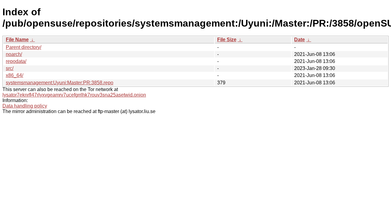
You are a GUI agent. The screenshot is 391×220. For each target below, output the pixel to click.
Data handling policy (24, 105)
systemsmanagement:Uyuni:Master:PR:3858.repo (59, 82)
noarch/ (14, 54)
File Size (226, 39)
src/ (9, 68)
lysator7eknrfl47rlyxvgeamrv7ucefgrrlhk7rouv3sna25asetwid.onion (74, 94)
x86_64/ (14, 75)
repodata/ (16, 61)
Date (299, 39)
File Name (17, 39)
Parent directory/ (23, 47)
